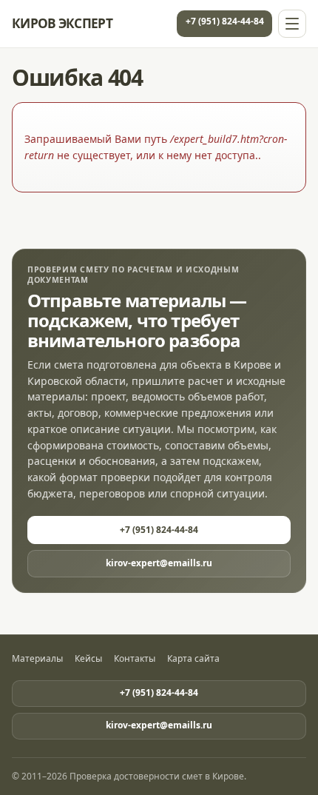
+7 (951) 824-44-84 (225, 21)
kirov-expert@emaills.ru (159, 563)
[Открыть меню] (292, 24)
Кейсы (88, 659)
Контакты (134, 659)
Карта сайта (193, 659)
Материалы (37, 659)
